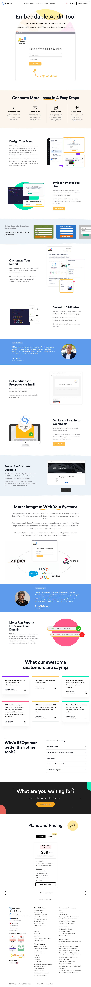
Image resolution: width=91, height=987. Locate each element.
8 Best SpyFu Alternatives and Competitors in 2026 (67, 963)
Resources (51, 3)
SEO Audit (37, 934)
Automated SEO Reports (41, 948)
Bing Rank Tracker (39, 951)
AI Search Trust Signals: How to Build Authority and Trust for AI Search (69, 947)
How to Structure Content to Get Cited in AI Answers (70, 967)
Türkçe (72, 923)
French (66, 919)
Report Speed (50, 758)
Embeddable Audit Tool (40, 914)
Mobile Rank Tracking (40, 966)
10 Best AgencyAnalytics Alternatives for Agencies (70, 943)
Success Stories (39, 3)
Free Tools (37, 957)
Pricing (46, 3)
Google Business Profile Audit (42, 938)
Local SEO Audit (38, 940)
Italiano (61, 921)
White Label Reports (39, 926)
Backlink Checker (39, 910)
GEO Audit (37, 936)
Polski (73, 921)
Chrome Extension (39, 953)
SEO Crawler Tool (39, 923)
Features (26, 3)
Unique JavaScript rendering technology (59, 752)
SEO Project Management (41, 973)
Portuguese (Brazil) (64, 923)
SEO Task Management (40, 975)
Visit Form (66, 490)
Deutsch (76, 917)
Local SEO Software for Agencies (43, 964)
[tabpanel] (15, 685)
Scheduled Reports (39, 971)
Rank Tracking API (39, 968)
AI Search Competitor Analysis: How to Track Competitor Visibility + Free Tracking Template (69, 957)
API (35, 928)
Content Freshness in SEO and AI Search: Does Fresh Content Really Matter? (70, 972)
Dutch (69, 921)
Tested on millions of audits (55, 764)
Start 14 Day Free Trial (45, 884)
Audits (31, 3)
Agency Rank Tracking (40, 946)
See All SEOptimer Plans (45, 899)
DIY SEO (36, 955)
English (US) (66, 917)
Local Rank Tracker (39, 962)
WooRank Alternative (65, 936)
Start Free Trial (45, 804)
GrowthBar (37, 959)
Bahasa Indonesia (73, 919)
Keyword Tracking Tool (40, 919)
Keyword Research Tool (40, 917)
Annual (50, 836)
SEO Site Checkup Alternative (67, 933)
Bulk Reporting (38, 912)
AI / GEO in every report (54, 770)
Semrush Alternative (64, 931)
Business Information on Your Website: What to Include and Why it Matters (69, 952)
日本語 (65, 921)
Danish (72, 917)
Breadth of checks (52, 747)
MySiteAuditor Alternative (66, 929)
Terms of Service (50, 984)
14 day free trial (73, 825)
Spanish (61, 919)
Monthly (41, 836)
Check (35, 64)
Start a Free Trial (59, 208)
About (60, 910)
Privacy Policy (40, 984)
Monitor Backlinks (39, 921)
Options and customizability (55, 741)
